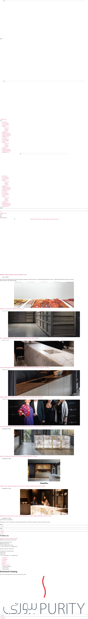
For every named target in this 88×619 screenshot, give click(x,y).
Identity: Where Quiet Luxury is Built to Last (13, 274)
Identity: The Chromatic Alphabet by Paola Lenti (12, 308)
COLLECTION (5, 123)
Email (1, 528)
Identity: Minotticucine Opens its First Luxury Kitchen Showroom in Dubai (18, 456)
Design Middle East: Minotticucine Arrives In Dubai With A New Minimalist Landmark (21, 397)
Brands (6, 129)
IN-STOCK (4, 122)
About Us (7, 127)
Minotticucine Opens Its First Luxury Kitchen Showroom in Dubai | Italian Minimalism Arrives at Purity (25, 516)
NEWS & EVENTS (6, 133)
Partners (7, 130)
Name (1, 524)
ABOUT (4, 126)
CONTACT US (5, 136)
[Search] (1, 212)
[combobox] (44, 209)
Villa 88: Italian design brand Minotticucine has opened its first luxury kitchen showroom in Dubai (24, 367)
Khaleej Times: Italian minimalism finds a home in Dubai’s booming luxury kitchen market (22, 486)
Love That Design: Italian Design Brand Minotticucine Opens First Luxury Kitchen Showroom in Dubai (25, 426)
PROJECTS (4, 132)
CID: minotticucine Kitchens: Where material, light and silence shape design (19, 338)
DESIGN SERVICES (6, 135)
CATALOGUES (5, 125)
